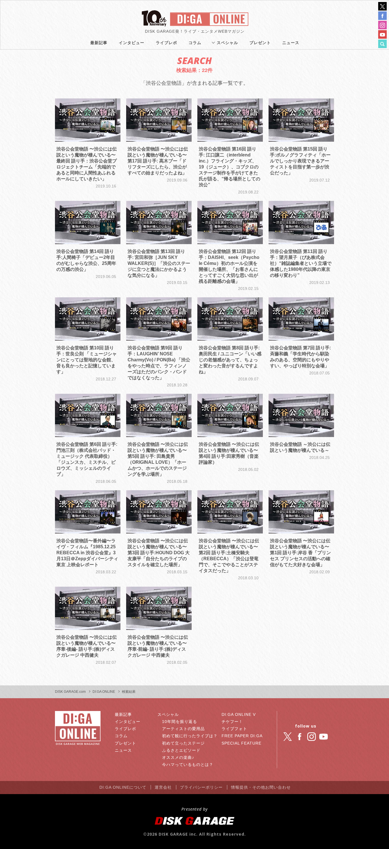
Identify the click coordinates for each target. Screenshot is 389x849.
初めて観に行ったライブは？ (190, 735)
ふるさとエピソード (181, 750)
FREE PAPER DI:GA (242, 735)
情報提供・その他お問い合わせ (261, 787)
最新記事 (98, 42)
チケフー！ (232, 721)
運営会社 (163, 787)
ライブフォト (234, 728)
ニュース (290, 42)
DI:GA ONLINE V (239, 714)
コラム (195, 42)
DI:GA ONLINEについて (122, 787)
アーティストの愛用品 (183, 728)
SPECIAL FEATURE (241, 743)
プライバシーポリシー (201, 787)
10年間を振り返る (179, 721)
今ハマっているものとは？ (187, 764)
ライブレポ (166, 42)
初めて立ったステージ (183, 743)
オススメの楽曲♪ (178, 757)
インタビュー (131, 42)
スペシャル (227, 42)
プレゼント (260, 42)
